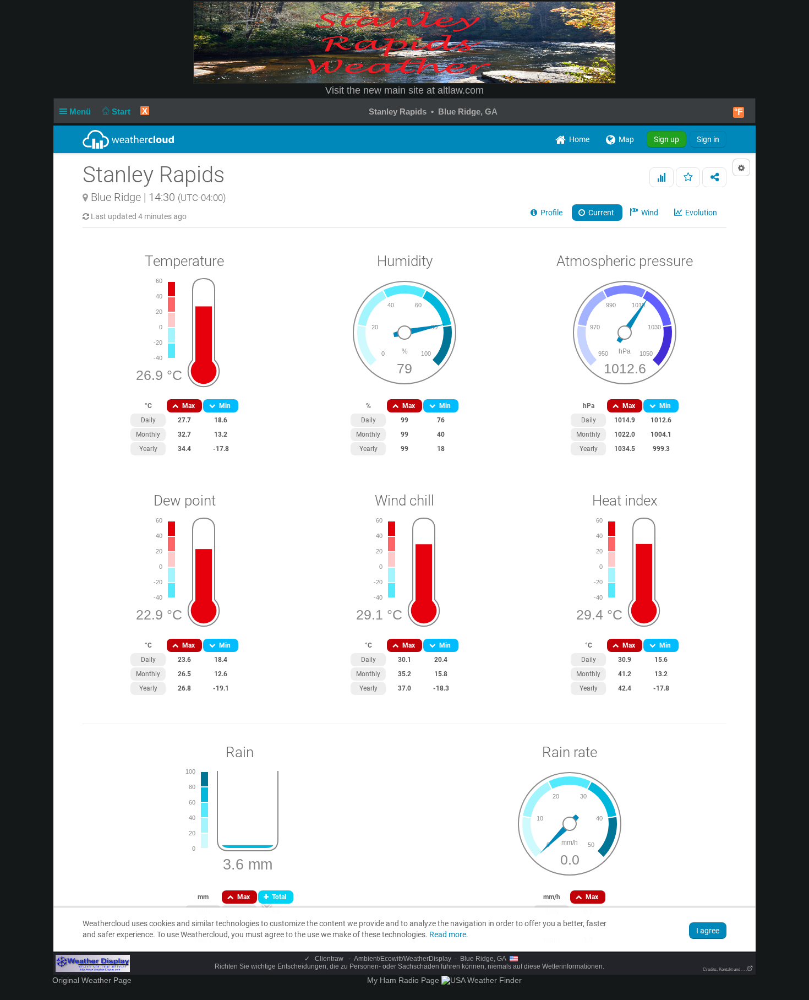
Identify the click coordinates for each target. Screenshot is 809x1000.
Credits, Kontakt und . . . (725, 969)
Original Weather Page (92, 980)
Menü (81, 111)
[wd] (93, 963)
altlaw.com (461, 90)
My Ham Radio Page (403, 980)
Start (122, 111)
